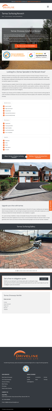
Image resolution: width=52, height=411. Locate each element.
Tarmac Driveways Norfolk (12, 295)
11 (30, 270)
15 (36, 270)
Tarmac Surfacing (5, 381)
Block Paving (4, 384)
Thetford (5, 309)
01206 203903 (18, 1)
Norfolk (28, 377)
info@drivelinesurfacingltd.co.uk (34, 1)
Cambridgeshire (30, 381)
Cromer (5, 302)
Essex (36, 379)
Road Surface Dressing (7, 388)
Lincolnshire (38, 377)
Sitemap (45, 379)
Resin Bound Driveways (7, 377)
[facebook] (49, 409)
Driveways (4, 386)
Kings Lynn (6, 306)
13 (33, 270)
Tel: (3, 399)
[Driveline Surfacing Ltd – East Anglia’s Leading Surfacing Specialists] (8, 4)
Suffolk (28, 379)
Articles (45, 377)
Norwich (5, 307)
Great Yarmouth (7, 304)
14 (34, 270)
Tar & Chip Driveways (6, 379)
